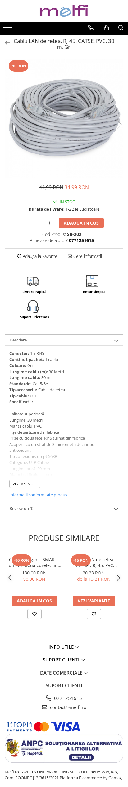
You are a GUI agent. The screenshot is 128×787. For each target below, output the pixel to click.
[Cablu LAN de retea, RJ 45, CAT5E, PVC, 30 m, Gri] (64, 118)
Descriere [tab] (18, 340)
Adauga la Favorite (39, 256)
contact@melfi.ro (67, 707)
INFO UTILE (61, 647)
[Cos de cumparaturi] (106, 28)
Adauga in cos (81, 223)
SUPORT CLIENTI (62, 660)
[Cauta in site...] (121, 28)
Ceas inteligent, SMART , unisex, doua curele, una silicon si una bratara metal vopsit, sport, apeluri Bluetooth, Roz (34, 562)
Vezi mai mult (25, 484)
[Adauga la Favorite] (34, 614)
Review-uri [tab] (22, 508)
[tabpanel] (64, 118)
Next (118, 124)
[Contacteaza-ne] (91, 28)
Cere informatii (87, 256)
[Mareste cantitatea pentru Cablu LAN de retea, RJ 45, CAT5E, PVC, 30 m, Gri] (49, 223)
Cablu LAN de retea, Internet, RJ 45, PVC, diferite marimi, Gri (94, 562)
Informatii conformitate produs (38, 494)
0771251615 (67, 698)
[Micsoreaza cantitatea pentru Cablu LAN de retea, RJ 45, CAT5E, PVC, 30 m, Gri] (30, 223)
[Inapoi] (4, 43)
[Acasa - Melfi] (64, 11)
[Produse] (8, 29)
